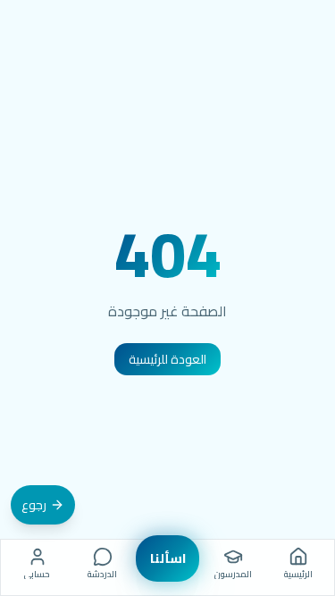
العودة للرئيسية (167, 359)
